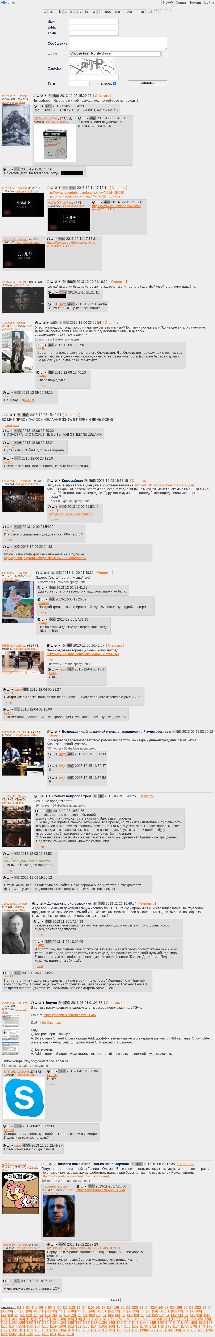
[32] (198, 1307)
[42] (48, 1311)
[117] (134, 1319)
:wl (150, 11)
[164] (94, 1326)
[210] (45, 1334)
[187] (70, 1330)
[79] (73, 1315)
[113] (102, 1319)
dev (78, 11)
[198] (160, 1330)
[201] (185, 1330)
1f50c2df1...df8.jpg (13, 322)
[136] (78, 1322)
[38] (22, 1311)
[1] (19, 1307)
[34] (210, 1307)
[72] (29, 1315)
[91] (148, 1315)
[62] (174, 1311)
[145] (152, 1322)
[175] (185, 1326)
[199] (169, 1330)
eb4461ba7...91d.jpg (14, 480)
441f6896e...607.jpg (55, 1186)
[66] (199, 1311)
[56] (136, 1311)
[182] (29, 1330)
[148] (176, 1322)
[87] (123, 1315)
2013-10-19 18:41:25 (121, 796)
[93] (161, 1315)
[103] (21, 1319)
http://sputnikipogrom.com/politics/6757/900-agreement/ (45, 558)
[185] (54, 1330)
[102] (13, 1319)
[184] (45, 1330)
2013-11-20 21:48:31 (78, 572)
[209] (37, 1334)
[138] (94, 1322)
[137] (86, 1322)
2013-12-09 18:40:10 (70, 372)
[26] (160, 1307)
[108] (62, 1319)
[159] (54, 1326)
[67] (205, 1311)
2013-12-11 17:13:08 (126, 202)
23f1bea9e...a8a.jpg (15, 239)
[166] (111, 1326)
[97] (186, 1315)
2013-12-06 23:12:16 (37, 458)
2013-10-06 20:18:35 (160, 1164)
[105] (37, 1319)
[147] (168, 1322)
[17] (103, 1307)
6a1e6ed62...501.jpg (14, 572)
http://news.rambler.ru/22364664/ (100, 1190)
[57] (142, 1311)
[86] (117, 1315)
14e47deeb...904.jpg (14, 903)
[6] (41, 1307)
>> (41, 349)
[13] (78, 1307)
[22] (135, 1307)
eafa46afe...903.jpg (15, 1244)
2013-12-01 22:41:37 (72, 587)
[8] (50, 1307)
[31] (191, 1307)
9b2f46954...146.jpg (60, 202)
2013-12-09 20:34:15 (37, 392)
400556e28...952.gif (14, 1164)
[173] (168, 1326)
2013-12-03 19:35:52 (36, 877)
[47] (79, 1311)
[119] (149, 1319)
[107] (54, 1319)
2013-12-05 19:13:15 (113, 480)
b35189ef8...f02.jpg (13, 645)
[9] (54, 1307)
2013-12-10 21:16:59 (92, 281)
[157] (37, 1326)
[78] (66, 1315)
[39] (29, 1311)
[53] (117, 1311)
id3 (16, 102)
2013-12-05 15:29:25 (76, 95)
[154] (13, 1326)
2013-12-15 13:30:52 (90, 778)
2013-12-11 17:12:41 (93, 188)
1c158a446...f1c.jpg (14, 796)
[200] (177, 1330)
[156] (29, 1326)
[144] (144, 1322)
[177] (201, 1326)
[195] (135, 1330)
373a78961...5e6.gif (14, 281)
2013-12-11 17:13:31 (81, 238)
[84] (104, 1315)
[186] (62, 1330)
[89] (136, 1315)
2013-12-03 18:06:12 (36, 1281)
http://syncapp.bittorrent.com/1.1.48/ (69, 1015)
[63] (180, 1311)
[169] (135, 1326)
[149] (185, 1322)
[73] (35, 1315)
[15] (91, 1307)
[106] (45, 1319)
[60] (161, 1311)
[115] (118, 1319)
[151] (201, 1322)
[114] (110, 1319)
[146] (160, 1322)
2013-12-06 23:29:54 (86, 322)
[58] (148, 1311)
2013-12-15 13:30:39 (90, 754)
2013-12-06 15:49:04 (46, 415)
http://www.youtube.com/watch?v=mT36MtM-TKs (83, 654)
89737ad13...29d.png (16, 1071)
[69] (10, 1315)
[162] (78, 1326)
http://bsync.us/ (51, 1022)
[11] (65, 1307)
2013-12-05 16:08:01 (112, 118)
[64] (186, 1311)
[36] (10, 1311)
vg (142, 11)
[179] (4, 1330)
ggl (9, 102)
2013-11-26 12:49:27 (46, 1145)
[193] (119, 1330)
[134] (62, 1322)
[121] (166, 1319)
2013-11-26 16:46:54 (121, 903)
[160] (62, 1326)
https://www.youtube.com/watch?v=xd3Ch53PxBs (83, 196)
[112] (94, 1319)
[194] (127, 1330)
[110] (78, 1319)
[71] (22, 1315)
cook (68, 11)
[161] (70, 1326)
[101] (4, 1319)
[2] (23, 1307)
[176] (193, 1326)
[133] (54, 1322)
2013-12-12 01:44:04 (91, 304)
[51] (104, 1311)
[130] (29, 1322)
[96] (180, 1315)
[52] (111, 1311)
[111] (86, 1319)
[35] (4, 1311)
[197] (152, 1330)
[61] (167, 1311)
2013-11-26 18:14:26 (37, 973)
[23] (141, 1307)
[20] (122, 1307)
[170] (144, 1326)
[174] (176, 1326)
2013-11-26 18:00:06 (67, 941)
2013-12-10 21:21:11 (83, 292)
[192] (111, 1330)
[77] (60, 1315)
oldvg (128, 11)
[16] (97, 1307)
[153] (4, 1326)
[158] (45, 1326)
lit (100, 11)
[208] (29, 1334)
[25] (154, 1307)
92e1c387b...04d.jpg (14, 95)
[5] (36, 1307)
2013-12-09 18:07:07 (70, 345)
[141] (119, 1322)
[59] (155, 1311)
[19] (116, 1307)
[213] (70, 1334)
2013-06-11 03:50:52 (197, 731)
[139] (103, 1322)
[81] (85, 1315)
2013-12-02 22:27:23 (82, 1244)
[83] (98, 1315)
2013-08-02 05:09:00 (38, 1126)
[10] (59, 1307)
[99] (199, 1315)
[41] (41, 1311)
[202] (193, 1330)
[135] (70, 1322)
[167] (119, 1326)
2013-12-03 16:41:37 (89, 645)
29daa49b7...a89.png (15, 1002)
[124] (190, 1319)
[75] (48, 1315)
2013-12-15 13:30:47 (90, 766)
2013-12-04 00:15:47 (90, 669)
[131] (37, 1322)
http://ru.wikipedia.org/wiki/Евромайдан (164, 485)
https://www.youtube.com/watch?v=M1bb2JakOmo (71, 244)
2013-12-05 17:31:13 (72, 619)
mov (108, 11)
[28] (173, 1307)
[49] (92, 1311)
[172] (160, 1326)
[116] (126, 1319)
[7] (45, 1307)
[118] (142, 1319)
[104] (29, 1319)
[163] (86, 1326)
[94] (167, 1315)
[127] (4, 1322)
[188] (78, 1330)
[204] (210, 1330)
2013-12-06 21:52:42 (82, 506)
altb (52, 11)
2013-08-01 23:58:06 (82, 1071)
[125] (199, 1319)
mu (117, 11)
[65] (192, 1311)
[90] (142, 1315)
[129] (21, 1322)
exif (4, 102)
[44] (60, 1311)
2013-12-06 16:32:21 (38, 442)
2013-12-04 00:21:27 (45, 689)
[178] (209, 1326)
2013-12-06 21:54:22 (38, 527)
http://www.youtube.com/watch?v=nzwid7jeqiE (75, 1176)
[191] (103, 1330)
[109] (70, 1319)
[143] (135, 1322)
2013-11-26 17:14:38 (67, 921)
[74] (41, 1315)
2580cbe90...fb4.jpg (46, 118)
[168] (127, 1326)
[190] (94, 1330)
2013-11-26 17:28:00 (111, 1186)
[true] (161, 9)
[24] (147, 1307)
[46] (73, 1311)
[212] (62, 1334)
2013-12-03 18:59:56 (68, 811)
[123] (182, 1319)
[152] (209, 1322)
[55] (129, 1311)
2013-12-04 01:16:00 (36, 709)
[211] (53, 1334)
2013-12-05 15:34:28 (68, 106)
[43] (54, 1311)
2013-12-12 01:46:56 (36, 169)
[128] (13, 1322)
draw (22, 102)
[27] (166, 1307)
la (93, 11)
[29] (179, 1307)
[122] (174, 1319)
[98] (192, 1315)
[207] (21, 1334)
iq (13, 102)
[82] (92, 1315)
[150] (193, 1322)
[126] (207, 1319)
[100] (206, 1315)
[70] (16, 1315)
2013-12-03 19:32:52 (36, 853)
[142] (127, 1322)
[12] (72, 1307)
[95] (174, 1315)
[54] (123, 1311)
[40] (35, 1311)
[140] (111, 1322)
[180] (13, 1330)
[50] (98, 1311)
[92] (155, 1315)
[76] (54, 1315)
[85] (111, 1315)
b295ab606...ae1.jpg (14, 188)
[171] (152, 1326)
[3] (28, 1307)
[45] (66, 1311)
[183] (37, 1330)
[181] (21, 1330)
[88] (129, 1315)
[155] (21, 1326)
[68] (4, 1315)
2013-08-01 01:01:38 (87, 1002)
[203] (201, 1330)
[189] (86, 1330)
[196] (144, 1330)
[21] (128, 1307)
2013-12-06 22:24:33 (36, 546)
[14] (84, 1307)
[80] (79, 1315)
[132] (45, 1322)
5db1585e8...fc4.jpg (14, 731)
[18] (110, 1307)
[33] (204, 1307)
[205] (4, 1334)
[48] (85, 1311)
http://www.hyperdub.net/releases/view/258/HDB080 (85, 192)
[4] (32, 1307)
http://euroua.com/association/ (71, 514)
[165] (103, 1326)
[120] (158, 1319)
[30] (185, 1307)
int (87, 11)
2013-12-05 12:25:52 (71, 599)
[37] (16, 1311)
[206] (13, 1334)
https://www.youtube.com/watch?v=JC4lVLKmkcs (83, 1248)
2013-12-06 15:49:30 (38, 431)
